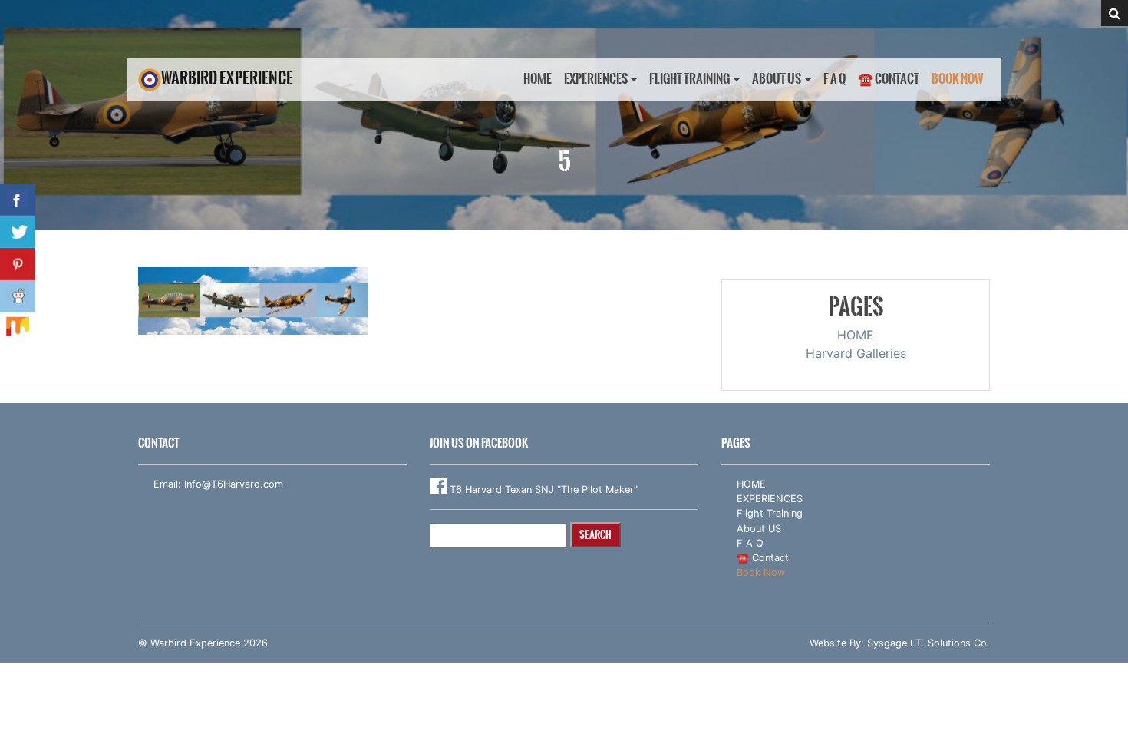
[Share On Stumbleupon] (17, 328)
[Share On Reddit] (17, 296)
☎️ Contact (888, 79)
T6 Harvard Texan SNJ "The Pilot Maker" (542, 489)
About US (776, 79)
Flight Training (689, 79)
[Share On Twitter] (17, 232)
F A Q (834, 79)
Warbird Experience (227, 78)
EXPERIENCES (596, 79)
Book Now (958, 79)
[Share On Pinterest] (17, 264)
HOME (537, 79)
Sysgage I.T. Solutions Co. (928, 643)
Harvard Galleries (856, 353)
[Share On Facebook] (17, 200)
